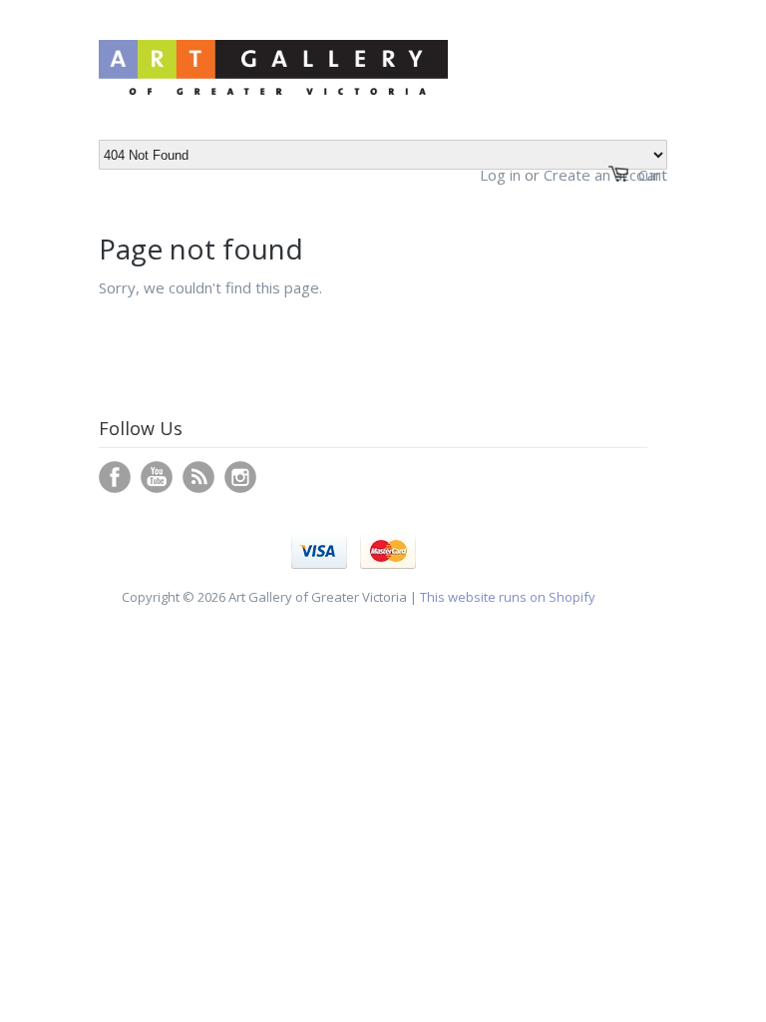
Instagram (240, 477)
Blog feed (198, 477)
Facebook (115, 477)
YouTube (157, 477)
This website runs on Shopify (507, 597)
